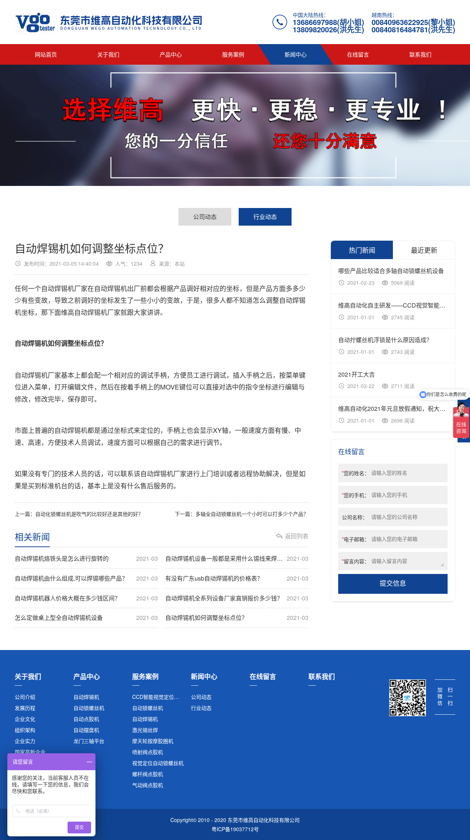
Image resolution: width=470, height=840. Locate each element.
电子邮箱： (355, 539)
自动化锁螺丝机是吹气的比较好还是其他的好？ (89, 513)
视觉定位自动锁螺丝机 (158, 763)
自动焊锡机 (86, 696)
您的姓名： (355, 473)
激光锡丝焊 (145, 729)
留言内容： (355, 561)
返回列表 (296, 536)
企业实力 (25, 740)
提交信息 (393, 583)
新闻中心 (296, 54)
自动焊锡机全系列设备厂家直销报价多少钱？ (236, 598)
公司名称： (355, 517)
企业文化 (25, 718)
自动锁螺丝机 (88, 707)
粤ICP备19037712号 (235, 829)
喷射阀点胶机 (147, 751)
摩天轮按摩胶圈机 (152, 740)
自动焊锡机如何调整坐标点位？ (236, 618)
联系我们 (420, 54)
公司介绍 (25, 696)
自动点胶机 (86, 718)
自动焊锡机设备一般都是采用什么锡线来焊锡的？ (236, 558)
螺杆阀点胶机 (147, 774)
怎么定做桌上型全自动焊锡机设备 (86, 618)
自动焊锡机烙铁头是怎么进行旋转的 (86, 558)
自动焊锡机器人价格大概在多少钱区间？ (86, 598)
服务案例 (233, 54)
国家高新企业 (30, 751)
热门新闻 (362, 250)
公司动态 (205, 216)
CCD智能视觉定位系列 (158, 696)
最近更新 (424, 250)
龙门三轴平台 (88, 740)
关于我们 (108, 54)
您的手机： (355, 495)
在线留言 (358, 54)
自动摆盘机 (86, 729)
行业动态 (265, 216)
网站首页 (46, 54)
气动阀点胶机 (147, 785)
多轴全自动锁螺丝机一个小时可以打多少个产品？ (251, 513)
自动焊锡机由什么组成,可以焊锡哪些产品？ (86, 578)
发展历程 (25, 707)
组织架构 (25, 729)
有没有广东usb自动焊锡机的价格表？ (236, 578)
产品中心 (171, 54)
